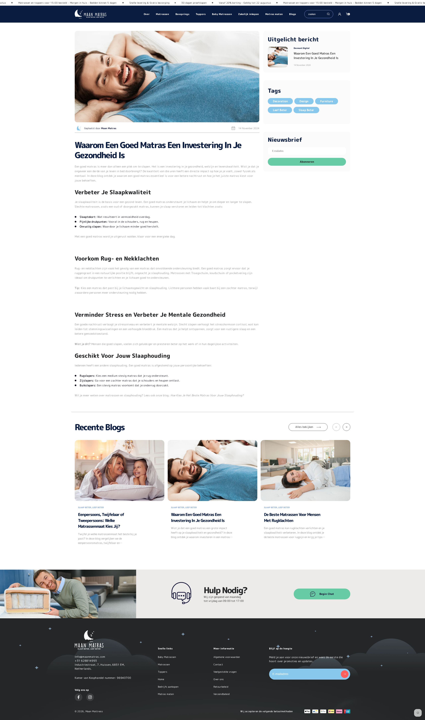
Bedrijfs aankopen (168, 686)
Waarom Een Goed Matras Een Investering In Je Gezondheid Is (197, 517)
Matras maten (166, 694)
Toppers (162, 671)
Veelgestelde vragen (225, 671)
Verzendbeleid (221, 694)
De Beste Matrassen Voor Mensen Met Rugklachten (292, 517)
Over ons (218, 679)
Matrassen (164, 664)
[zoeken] (328, 14)
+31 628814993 (86, 661)
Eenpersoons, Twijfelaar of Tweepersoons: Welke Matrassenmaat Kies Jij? (101, 520)
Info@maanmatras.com (90, 657)
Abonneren (307, 162)
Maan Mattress (94, 711)
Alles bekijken (304, 427)
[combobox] (317, 14)
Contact (218, 664)
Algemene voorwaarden (226, 657)
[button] (347, 14)
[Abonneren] (344, 674)
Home (161, 679)
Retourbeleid (220, 686)
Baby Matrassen (167, 657)
